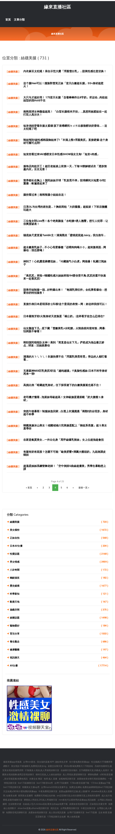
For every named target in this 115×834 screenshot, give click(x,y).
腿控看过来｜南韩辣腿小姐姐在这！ (44, 194)
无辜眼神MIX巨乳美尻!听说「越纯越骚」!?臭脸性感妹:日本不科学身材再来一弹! (65, 372)
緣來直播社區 (57, 6)
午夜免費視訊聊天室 (47, 791)
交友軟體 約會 (14, 804)
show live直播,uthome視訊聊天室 (33, 808)
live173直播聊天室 (26, 783)
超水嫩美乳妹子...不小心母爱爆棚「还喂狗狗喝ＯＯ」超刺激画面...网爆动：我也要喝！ (64, 249)
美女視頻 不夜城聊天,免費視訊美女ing (28, 766)
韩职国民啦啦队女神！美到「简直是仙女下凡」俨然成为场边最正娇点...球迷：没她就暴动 (63, 344)
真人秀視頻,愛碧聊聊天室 (74, 774)
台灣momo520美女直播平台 (54, 787)
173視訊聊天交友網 (56, 816)
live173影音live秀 (45, 783)
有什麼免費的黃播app (79, 762)
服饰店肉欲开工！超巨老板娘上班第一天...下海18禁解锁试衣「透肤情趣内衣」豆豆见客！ (65, 168)
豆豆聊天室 (40, 816)
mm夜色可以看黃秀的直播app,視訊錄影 (77, 800)
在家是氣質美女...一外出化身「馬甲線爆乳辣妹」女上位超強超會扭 (63, 439)
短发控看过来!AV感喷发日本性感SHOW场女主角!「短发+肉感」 (61, 154)
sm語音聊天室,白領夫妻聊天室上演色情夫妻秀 (78, 795)
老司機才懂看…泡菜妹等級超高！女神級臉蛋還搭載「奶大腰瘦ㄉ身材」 (63, 398)
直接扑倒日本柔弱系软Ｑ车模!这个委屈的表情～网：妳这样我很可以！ (65, 304)
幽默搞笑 (59, 577)
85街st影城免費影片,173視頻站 (78, 766)
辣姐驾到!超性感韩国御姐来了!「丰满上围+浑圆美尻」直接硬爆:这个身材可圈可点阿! (65, 141)
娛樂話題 (59, 617)
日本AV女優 (59, 545)
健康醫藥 (59, 649)
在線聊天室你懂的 (69, 770)
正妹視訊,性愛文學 (98, 804)
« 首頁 (29, 487)
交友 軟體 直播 (105, 812)
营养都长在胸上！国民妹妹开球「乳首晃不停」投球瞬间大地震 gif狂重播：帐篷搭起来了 (64, 182)
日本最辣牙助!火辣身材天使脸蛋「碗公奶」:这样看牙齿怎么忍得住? (63, 316)
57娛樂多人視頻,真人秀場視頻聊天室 (42, 770)
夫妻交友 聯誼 (35, 779)
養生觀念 (59, 641)
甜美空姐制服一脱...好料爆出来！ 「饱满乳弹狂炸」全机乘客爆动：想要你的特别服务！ (65, 291)
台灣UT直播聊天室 (75, 812)
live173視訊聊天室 (12, 787)
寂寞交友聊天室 (55, 766)
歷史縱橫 (59, 585)
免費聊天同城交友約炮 (44, 795)
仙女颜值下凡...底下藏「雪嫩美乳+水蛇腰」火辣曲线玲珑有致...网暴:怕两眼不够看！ (64, 330)
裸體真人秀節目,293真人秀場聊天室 (40, 800)
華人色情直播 (73, 816)
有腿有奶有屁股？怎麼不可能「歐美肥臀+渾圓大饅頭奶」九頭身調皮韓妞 (64, 453)
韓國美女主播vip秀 (31, 787)
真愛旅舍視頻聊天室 (78, 804)
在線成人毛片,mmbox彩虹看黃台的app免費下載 (45, 804)
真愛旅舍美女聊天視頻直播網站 (91, 779)
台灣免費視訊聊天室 (69, 808)
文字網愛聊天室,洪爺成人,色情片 (94, 770)
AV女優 (59, 665)
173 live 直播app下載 (100, 783)
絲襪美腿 (13, 71)
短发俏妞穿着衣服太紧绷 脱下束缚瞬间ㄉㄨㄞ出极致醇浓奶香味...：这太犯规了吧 (65, 127)
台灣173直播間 (61, 783)
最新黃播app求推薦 (12, 762)
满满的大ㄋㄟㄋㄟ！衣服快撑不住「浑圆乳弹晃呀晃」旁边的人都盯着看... (65, 358)
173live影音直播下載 (79, 783)
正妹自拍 (59, 537)
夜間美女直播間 (25, 795)
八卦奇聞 (59, 569)
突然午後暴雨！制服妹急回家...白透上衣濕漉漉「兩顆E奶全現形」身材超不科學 (65, 413)
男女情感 (59, 561)
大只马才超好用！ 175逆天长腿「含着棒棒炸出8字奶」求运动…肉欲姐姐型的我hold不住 (65, 99)
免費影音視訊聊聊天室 (16, 812)
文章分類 (19, 19)
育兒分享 (59, 633)
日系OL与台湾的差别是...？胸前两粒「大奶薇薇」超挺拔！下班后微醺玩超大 (65, 208)
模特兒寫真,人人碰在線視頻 (48, 774)
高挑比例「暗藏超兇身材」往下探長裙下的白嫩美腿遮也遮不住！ (62, 385)
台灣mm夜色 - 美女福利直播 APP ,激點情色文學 (45, 762)
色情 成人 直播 (50, 779)
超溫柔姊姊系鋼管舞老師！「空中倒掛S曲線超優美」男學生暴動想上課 (64, 467)
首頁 (8, 19)
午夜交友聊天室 (88, 808)
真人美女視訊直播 (57, 812)
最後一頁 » (83, 487)
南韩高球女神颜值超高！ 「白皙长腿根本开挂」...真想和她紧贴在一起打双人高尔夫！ (65, 113)
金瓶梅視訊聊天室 (67, 779)
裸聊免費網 (93, 774)
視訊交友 (54, 808)
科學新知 (59, 593)
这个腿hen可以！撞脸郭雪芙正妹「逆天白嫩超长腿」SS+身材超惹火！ (63, 85)
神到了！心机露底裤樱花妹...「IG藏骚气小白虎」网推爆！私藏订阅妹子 (64, 263)
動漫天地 (59, 601)
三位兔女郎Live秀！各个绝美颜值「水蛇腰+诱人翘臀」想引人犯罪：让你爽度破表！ (65, 222)
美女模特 (59, 529)
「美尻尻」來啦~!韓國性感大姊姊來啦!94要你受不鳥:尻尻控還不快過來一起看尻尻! (64, 277)
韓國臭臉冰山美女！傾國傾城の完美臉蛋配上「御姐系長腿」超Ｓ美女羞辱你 (65, 427)
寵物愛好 (59, 625)
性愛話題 (59, 553)
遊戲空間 (59, 609)
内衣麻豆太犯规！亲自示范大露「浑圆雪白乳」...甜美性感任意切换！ (64, 71)
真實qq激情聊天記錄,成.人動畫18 (74, 791)
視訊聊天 (59, 657)
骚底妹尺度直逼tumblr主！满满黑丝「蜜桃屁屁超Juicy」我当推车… (64, 235)
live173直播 (91, 812)
